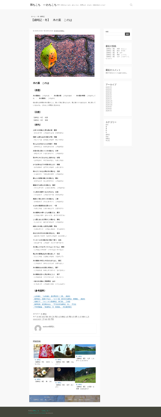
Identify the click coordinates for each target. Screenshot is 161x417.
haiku (46, 319)
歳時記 (42, 16)
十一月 (80, 316)
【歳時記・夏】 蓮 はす (114, 52)
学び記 (108, 140)
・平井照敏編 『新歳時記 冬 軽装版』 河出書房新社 (52, 307)
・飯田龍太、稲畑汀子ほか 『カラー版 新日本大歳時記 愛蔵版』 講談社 (59, 299)
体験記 (108, 138)
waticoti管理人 (60, 31)
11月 (59, 316)
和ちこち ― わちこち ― (41, 410)
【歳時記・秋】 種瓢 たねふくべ (64, 363)
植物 (83, 316)
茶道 (107, 136)
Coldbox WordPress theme (37, 413)
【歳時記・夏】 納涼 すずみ (115, 51)
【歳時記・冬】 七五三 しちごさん (44, 363)
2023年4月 (109, 93)
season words (37, 319)
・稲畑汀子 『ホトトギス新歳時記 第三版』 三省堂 (51, 301)
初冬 (49, 319)
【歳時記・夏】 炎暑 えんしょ (116, 49)
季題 (70, 316)
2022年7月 (109, 111)
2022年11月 (109, 103)
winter (43, 316)
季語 (56, 316)
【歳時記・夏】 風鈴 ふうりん (116, 54)
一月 (42, 319)
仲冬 (39, 316)
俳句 (50, 316)
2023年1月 (109, 99)
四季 (76, 316)
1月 (73, 316)
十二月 (87, 316)
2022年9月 (109, 107)
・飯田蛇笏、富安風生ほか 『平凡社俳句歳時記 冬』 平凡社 (54, 304)
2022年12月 (109, 101)
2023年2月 (109, 97)
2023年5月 (109, 91)
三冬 (53, 316)
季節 (52, 319)
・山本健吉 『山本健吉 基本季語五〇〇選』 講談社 (51, 296)
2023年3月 (109, 95)
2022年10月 (109, 105)
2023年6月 (109, 89)
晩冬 (47, 316)
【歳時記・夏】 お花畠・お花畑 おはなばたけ (85, 387)
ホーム (33, 16)
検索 (107, 31)
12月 (67, 316)
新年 (107, 125)
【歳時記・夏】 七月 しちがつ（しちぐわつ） (85, 359)
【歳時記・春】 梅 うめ (43, 381)
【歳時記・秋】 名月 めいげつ (64, 386)
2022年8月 (109, 109)
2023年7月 (109, 87)
